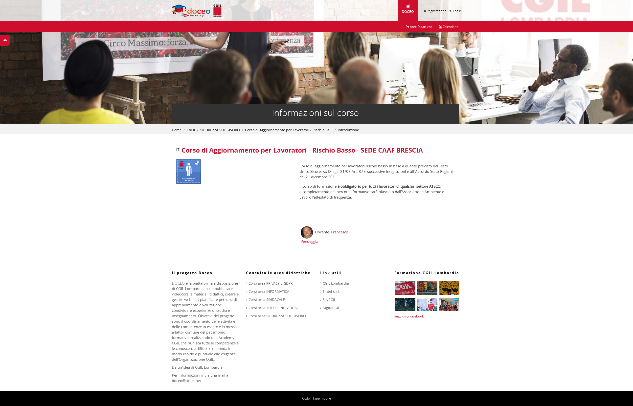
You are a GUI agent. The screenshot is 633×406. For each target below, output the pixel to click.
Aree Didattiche (420, 26)
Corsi (191, 130)
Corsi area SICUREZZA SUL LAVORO (277, 316)
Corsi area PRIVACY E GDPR (271, 283)
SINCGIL (329, 299)
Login (457, 11)
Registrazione (436, 11)
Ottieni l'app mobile (316, 398)
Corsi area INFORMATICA (269, 291)
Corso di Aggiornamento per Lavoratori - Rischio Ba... (289, 130)
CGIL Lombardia (336, 283)
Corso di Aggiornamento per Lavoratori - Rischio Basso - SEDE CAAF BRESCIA (302, 150)
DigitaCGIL (331, 307)
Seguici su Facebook (409, 316)
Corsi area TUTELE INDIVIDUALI (274, 307)
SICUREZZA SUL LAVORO (220, 130)
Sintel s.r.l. (331, 291)
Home (176, 130)
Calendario (450, 26)
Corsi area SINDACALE (267, 299)
